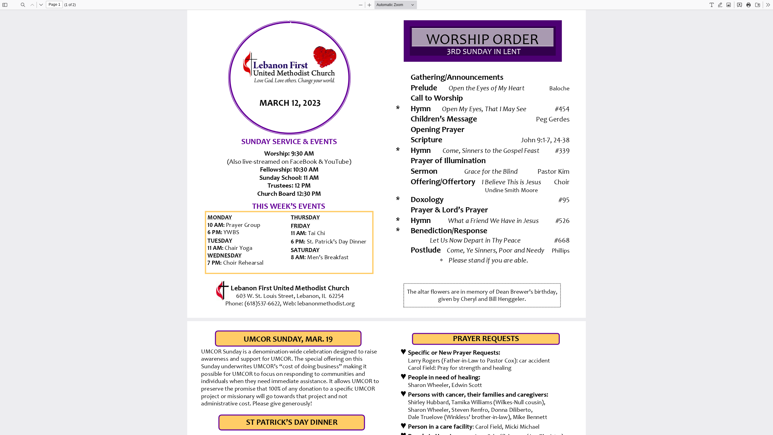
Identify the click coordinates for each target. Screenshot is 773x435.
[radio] (711, 5)
